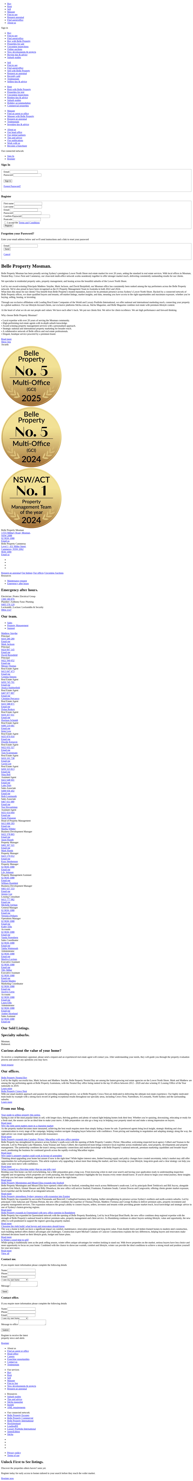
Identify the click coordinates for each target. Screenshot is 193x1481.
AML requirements (16, 1407)
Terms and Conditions (29, 222)
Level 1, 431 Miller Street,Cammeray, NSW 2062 (13, 547)
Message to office (9, 1324)
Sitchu (10, 1434)
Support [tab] (11, 628)
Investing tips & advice (18, 124)
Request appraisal (15, 17)
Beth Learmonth (9, 796)
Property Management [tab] (17, 625)
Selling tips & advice (17, 81)
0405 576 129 (7, 604)
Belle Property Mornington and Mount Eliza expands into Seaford (32, 1183)
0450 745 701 (7, 682)
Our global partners (16, 135)
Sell (9, 9)
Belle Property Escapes (18, 1415)
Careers (10, 1356)
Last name (8, 206)
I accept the (23, 222)
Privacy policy (14, 1452)
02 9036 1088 (7, 538)
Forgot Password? (12, 186)
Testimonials (13, 79)
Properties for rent (15, 92)
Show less (6, 342)
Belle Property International (20, 1420)
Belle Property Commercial (20, 1418)
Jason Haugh (7, 839)
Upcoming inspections (17, 46)
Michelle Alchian (9, 905)
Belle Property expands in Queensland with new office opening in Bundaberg (38, 1212)
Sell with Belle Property (18, 70)
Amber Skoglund (9, 1013)
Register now (7, 1478)
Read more (6, 339)
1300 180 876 (7, 599)
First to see (12, 14)
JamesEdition (13, 1431)
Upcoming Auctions (53, 573)
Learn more (6, 1088)
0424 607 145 (7, 649)
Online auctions (14, 49)
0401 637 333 (7, 888)
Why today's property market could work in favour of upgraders (31, 1155)
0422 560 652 (7, 660)
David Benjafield (9, 655)
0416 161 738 (7, 758)
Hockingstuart (14, 1423)
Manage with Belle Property (20, 116)
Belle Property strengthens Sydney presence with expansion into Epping (35, 1196)
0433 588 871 (7, 704)
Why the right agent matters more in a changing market (27, 1125)
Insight (10, 1404)
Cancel (7, 254)
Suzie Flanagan (8, 818)
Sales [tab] (9, 622)
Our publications (15, 140)
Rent (9, 6)
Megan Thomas (8, 666)
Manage (11, 12)
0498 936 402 (7, 791)
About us (11, 22)
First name (9, 203)
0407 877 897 (7, 693)
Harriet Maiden (8, 981)
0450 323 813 (7, 769)
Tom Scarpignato (9, 753)
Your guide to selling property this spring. (21, 1115)
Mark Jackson (7, 644)
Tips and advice (14, 137)
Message (5, 1286)
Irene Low (6, 731)
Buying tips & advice (17, 54)
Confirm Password (12, 216)
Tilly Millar (6, 970)
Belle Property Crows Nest (14, 1091)
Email (6, 171)
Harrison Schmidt (9, 720)
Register (5, 1343)
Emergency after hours (18, 583)
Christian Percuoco (10, 698)
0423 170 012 (7, 856)
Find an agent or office (18, 113)
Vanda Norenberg (9, 937)
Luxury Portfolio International (21, 1429)
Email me (5, 641)
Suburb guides (14, 57)
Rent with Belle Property (19, 89)
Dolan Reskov (8, 709)
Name (4, 1270)
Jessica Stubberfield (10, 687)
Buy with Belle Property (18, 41)
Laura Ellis (6, 1002)
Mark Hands (7, 850)
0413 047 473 (7, 671)
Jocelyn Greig (7, 992)
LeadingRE (12, 1426)
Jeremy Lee (6, 894)
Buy (9, 3)
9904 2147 (6, 610)
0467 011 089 (7, 801)
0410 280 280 (7, 638)
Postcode (8, 219)
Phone (4, 1273)
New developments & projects (21, 52)
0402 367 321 (7, 845)
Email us (5, 541)
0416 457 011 (7, 714)
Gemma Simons (8, 676)
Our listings (26, 573)
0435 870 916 (7, 736)
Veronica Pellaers (9, 915)
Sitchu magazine (15, 1402)
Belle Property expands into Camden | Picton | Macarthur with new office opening (40, 1139)
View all (5, 1253)
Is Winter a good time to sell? (15, 1240)
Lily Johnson (7, 872)
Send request (7, 1065)
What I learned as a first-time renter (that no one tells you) (28, 1169)
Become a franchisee (17, 146)
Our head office (14, 132)
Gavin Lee (6, 763)
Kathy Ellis (6, 926)
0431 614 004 (7, 812)
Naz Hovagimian (9, 807)
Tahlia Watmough (9, 948)
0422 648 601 (7, 780)
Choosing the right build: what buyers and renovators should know (33, 1226)
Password (8, 175)
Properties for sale (15, 44)
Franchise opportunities (18, 1359)
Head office (12, 1353)
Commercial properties (18, 105)
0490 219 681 (7, 725)
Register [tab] (11, 159)
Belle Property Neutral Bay (14, 1077)
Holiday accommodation (19, 103)
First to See (12, 1383)
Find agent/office (15, 20)
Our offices (38, 573)
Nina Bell (5, 774)
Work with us (13, 143)
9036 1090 (6, 552)
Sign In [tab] (10, 156)
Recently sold (13, 76)
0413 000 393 (7, 823)
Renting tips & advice (17, 97)
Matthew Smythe (9, 633)
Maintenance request (17, 581)
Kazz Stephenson (9, 861)
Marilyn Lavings (9, 959)
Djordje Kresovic (9, 742)
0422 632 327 (7, 747)
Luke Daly (6, 785)
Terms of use (13, 1455)
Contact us (12, 1362)
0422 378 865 (7, 834)
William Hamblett (9, 883)
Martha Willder (8, 829)
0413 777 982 (7, 899)
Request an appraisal (17, 73)
